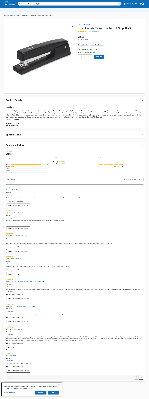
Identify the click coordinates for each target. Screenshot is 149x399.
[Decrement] (79, 57)
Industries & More (15, 15)
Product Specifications (97, 45)
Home (6, 15)
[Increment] (90, 57)
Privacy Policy (30, 388)
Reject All (40, 392)
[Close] (59, 384)
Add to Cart (98, 56)
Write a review (95, 31)
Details (97, 49)
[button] (130, 4)
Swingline (87, 25)
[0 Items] (140, 4)
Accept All (53, 392)
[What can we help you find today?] (119, 3)
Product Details (83, 45)
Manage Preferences (9, 392)
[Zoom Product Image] (73, 26)
